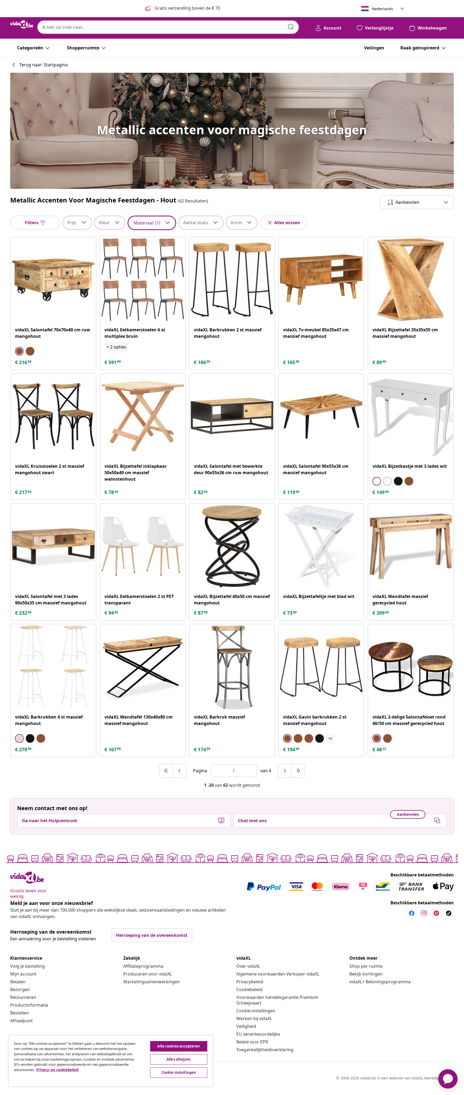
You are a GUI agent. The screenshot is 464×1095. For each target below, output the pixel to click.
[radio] (19, 351)
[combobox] (168, 27)
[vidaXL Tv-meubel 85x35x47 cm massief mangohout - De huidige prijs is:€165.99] (321, 279)
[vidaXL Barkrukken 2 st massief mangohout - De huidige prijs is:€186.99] (232, 279)
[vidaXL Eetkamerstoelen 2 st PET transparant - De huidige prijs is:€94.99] (142, 546)
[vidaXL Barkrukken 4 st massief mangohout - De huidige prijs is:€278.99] (53, 666)
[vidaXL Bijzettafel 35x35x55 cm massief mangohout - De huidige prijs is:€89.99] (410, 279)
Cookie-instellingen (255, 1011)
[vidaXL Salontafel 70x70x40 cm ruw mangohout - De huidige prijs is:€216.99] (53, 279)
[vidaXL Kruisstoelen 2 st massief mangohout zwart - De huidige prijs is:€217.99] (53, 416)
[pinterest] (436, 913)
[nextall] (298, 770)
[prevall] (166, 770)
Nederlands (382, 8)
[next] (285, 770)
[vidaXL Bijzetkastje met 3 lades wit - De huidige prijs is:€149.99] (410, 416)
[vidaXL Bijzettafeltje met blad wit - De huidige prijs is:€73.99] (321, 546)
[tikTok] (448, 913)
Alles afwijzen (178, 1059)
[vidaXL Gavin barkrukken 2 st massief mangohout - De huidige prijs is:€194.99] (321, 666)
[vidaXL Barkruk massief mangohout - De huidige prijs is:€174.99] (232, 666)
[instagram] (424, 913)
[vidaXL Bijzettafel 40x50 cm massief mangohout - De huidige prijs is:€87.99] (232, 546)
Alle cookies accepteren (178, 1046)
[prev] (179, 770)
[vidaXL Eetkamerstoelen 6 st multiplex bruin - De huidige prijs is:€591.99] (142, 279)
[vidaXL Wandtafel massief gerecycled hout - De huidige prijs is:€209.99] (410, 546)
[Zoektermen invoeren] (291, 27)
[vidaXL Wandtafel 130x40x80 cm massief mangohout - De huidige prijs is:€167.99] (142, 666)
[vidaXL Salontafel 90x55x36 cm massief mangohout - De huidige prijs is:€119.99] (321, 416)
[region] (111, 1060)
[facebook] (411, 913)
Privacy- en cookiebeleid (57, 1069)
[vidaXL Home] (21, 24)
